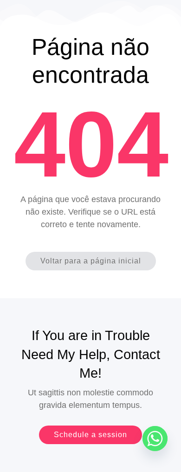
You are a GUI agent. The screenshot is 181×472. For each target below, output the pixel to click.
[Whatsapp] (155, 438)
